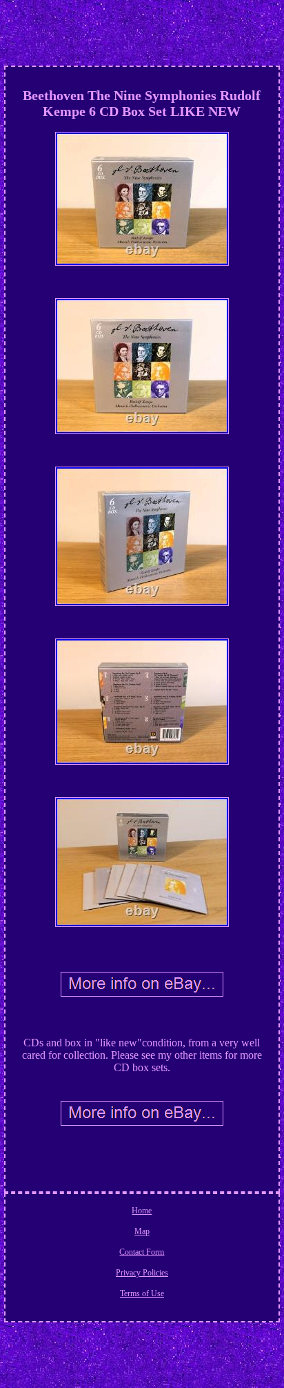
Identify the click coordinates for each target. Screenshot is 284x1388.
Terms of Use (142, 1293)
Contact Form (141, 1252)
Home (142, 1210)
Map (142, 1231)
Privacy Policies (142, 1273)
